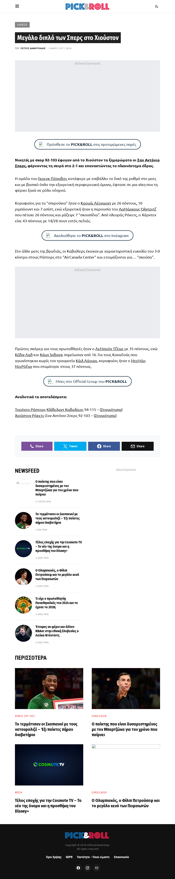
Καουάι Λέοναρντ (96, 203)
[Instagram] (87, 868)
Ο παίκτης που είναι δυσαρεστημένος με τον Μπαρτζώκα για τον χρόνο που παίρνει (56, 488)
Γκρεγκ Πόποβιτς (52, 178)
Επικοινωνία (121, 857)
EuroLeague (99, 716)
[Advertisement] (87, 96)
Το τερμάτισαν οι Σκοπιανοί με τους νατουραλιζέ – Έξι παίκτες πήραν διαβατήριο (57, 518)
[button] (17, 6)
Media (18, 792)
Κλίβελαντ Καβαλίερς (65, 409)
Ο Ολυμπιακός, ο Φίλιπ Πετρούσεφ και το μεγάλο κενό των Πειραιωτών (57, 574)
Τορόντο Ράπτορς (30, 409)
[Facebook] (78, 868)
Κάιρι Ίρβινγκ (51, 354)
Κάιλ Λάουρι (86, 360)
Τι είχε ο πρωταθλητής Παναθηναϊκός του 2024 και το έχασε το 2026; (56, 603)
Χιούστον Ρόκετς (29, 415)
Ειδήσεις (22, 24)
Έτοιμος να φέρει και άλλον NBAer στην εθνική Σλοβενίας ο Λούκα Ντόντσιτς (57, 631)
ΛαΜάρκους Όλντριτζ (137, 209)
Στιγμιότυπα (111, 409)
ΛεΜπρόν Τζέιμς (109, 348)
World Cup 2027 (25, 716)
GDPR (69, 857)
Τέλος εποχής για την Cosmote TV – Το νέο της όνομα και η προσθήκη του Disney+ (58, 546)
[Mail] (96, 868)
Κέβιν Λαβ (24, 354)
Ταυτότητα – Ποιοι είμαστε (93, 857)
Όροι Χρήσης (53, 857)
